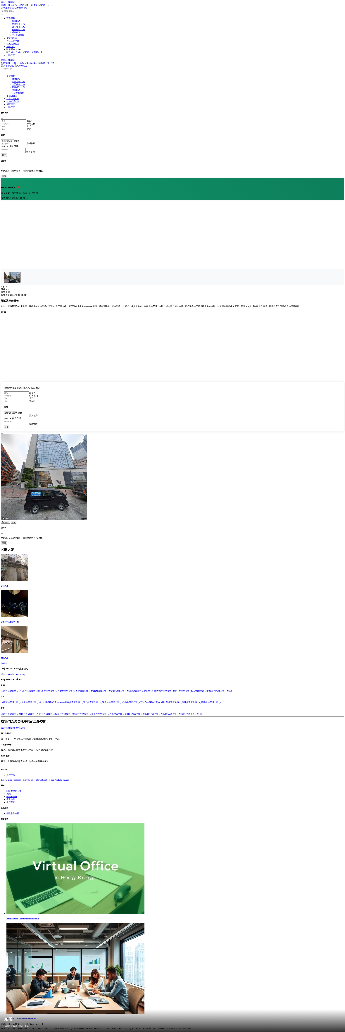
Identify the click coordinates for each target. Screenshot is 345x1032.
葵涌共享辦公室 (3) (157, 714)
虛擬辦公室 (11, 38)
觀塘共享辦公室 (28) (191, 702)
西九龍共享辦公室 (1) (172, 702)
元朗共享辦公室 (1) (28, 714)
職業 (8, 794)
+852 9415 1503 (17, 5)
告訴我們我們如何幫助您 (13, 728)
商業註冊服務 (18, 24)
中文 (51, 5)
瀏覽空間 (10, 46)
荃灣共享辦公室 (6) (193, 714)
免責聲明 (10, 802)
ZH (19, 49)
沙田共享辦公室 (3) (64, 714)
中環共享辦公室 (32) (29, 691)
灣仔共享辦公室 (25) (184, 691)
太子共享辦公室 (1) (30, 702)
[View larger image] (12, 277)
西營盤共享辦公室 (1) (85, 691)
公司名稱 (31, 123)
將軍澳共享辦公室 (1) (119, 714)
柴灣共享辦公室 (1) (203, 691)
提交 (4, 155)
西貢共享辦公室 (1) (100, 714)
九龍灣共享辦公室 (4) (11, 702)
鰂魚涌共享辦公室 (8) (164, 691)
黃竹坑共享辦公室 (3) (222, 691)
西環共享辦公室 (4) (105, 691)
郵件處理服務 (18, 29)
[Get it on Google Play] (19, 674)
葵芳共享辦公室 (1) (175, 714)
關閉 (4, 176)
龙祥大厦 (4, 586)
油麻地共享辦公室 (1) (112, 702)
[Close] (2, 118)
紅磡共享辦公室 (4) (131, 702)
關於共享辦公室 (14, 791)
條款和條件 (11, 796)
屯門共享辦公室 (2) (46, 714)
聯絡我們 (5, 5)
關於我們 (5, 2)
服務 (17, 141)
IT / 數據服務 (18, 35)
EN (36, 5)
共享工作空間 (12, 41)
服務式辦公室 (12, 44)
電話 (29, 126)
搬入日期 (14, 146)
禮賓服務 (16, 32)
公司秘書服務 (18, 27)
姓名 (29, 121)
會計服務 (16, 21)
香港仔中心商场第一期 (10, 622)
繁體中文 (38, 52)
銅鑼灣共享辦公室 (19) (143, 691)
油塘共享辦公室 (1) (82, 714)
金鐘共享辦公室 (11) (123, 691)
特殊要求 (30, 152)
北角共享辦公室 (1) (48, 691)
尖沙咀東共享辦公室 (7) (72, 702)
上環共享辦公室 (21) (10, 691)
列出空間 (10, 55)
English (19, 52)
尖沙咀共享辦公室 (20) (50, 702)
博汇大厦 (4, 658)
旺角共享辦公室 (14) (92, 702)
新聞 (12, 2)
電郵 (29, 129)
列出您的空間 (12, 813)
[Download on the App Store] (7, 674)
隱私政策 (10, 799)
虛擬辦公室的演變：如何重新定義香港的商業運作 (22, 918)
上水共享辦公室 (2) (10, 714)
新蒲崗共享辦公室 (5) (211, 702)
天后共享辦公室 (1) (66, 691)
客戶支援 (10, 775)
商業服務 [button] (10, 18)
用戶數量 (31, 143)
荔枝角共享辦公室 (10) (151, 702)
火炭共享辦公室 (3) (139, 714)
